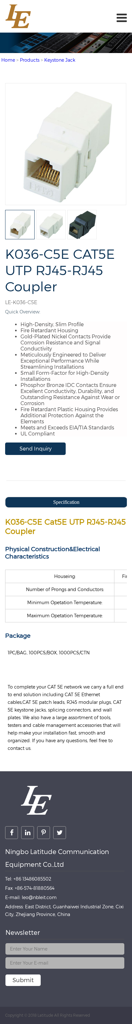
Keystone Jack (59, 60)
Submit (23, 980)
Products (29, 60)
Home (8, 60)
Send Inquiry (36, 449)
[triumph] (65, 202)
